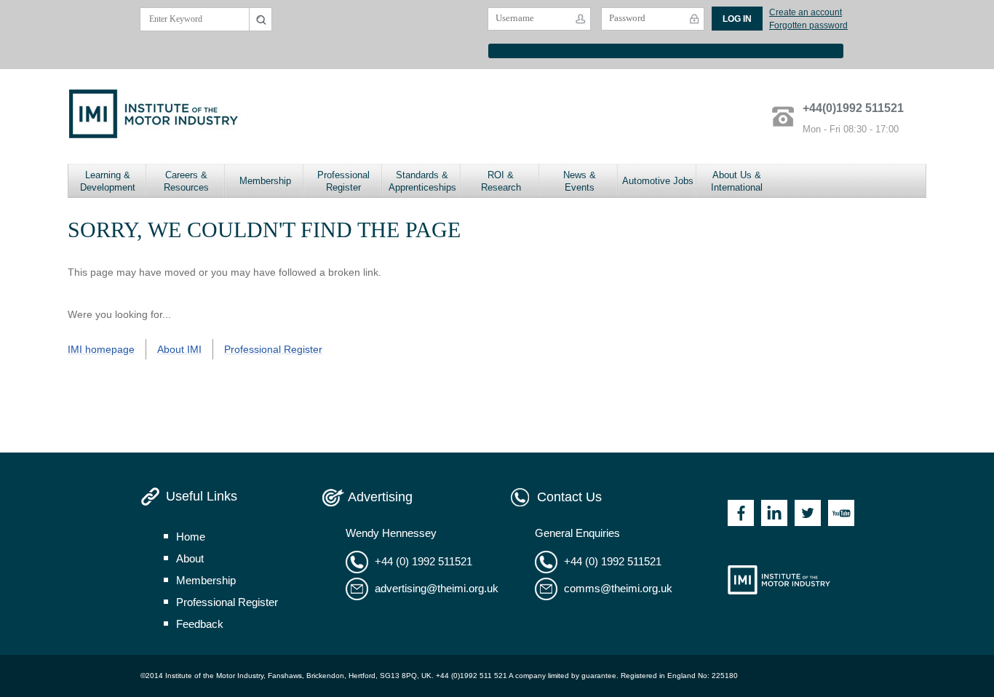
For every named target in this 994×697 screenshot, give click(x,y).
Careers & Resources (186, 181)
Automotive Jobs (657, 180)
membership (206, 580)
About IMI (179, 349)
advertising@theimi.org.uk (436, 588)
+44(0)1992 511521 (853, 108)
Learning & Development (107, 181)
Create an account (805, 12)
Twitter (808, 513)
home (190, 536)
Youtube (841, 513)
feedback (199, 624)
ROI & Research (501, 181)
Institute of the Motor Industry (779, 579)
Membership (265, 180)
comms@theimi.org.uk (618, 588)
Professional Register (343, 181)
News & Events (579, 181)
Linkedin (774, 513)
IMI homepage (101, 349)
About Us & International (737, 181)
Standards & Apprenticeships (422, 181)
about (190, 558)
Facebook (741, 513)
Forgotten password (808, 25)
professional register (227, 602)
